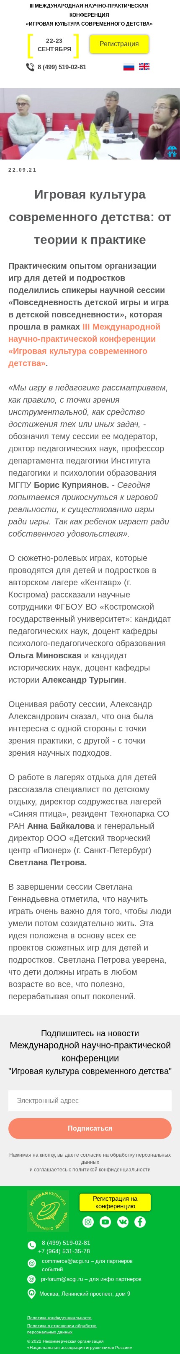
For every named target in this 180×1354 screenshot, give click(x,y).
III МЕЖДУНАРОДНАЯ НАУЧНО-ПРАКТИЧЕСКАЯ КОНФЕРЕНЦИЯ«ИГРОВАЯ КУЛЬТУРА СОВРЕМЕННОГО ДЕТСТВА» (89, 15)
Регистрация (119, 43)
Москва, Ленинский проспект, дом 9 (84, 1294)
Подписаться (90, 1128)
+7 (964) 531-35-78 (64, 1251)
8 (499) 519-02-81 (62, 67)
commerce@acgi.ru (65, 1261)
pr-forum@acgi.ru (62, 1279)
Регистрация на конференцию (115, 1202)
